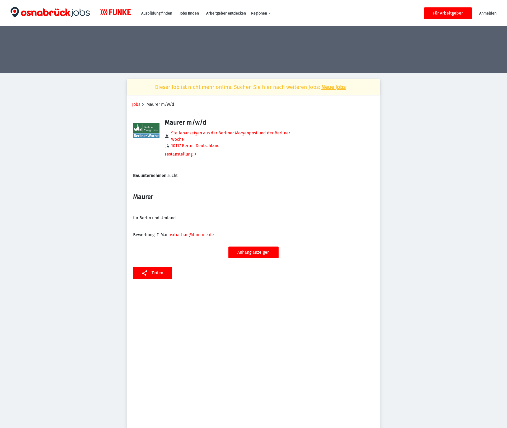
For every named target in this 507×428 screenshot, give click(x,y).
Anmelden (487, 13)
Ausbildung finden (156, 13)
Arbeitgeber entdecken (226, 13)
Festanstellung (179, 154)
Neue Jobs (333, 87)
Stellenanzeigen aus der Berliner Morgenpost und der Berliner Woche (230, 136)
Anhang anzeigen (253, 252)
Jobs (136, 104)
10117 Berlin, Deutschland (195, 145)
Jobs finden (189, 13)
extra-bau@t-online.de (192, 234)
